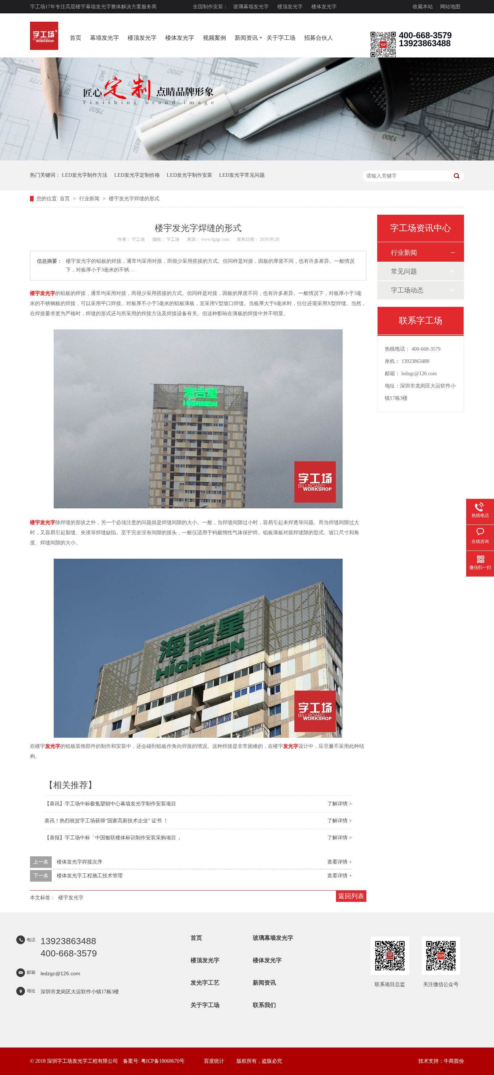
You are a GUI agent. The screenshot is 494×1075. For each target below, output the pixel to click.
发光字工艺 (205, 983)
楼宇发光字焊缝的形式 (134, 198)
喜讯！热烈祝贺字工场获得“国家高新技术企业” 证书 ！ (106, 820)
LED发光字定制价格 (137, 175)
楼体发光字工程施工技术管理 (90, 875)
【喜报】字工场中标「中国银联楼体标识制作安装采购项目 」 (113, 837)
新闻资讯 (246, 38)
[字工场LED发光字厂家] (44, 36)
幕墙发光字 (104, 38)
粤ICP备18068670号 (162, 1061)
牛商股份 (454, 1061)
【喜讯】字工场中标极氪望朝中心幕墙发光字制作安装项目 (110, 803)
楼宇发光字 (42, 293)
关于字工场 (281, 38)
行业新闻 (90, 198)
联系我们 (264, 1005)
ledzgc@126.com (419, 373)
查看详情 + (339, 862)
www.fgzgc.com (215, 239)
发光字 (52, 746)
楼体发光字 (324, 6)
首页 (75, 38)
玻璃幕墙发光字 (251, 6)
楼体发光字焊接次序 (79, 862)
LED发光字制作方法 (84, 175)
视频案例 (214, 38)
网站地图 (450, 6)
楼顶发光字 (290, 6)
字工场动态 (407, 290)
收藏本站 (423, 6)
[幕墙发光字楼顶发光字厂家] (383, 56)
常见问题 (404, 271)
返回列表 (351, 896)
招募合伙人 (318, 38)
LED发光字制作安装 (189, 175)
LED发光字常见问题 (242, 175)
